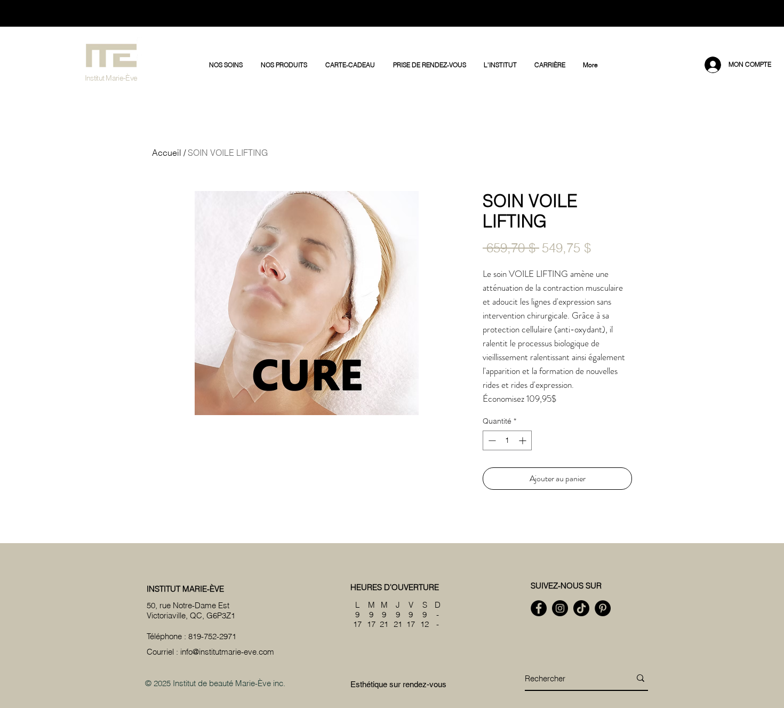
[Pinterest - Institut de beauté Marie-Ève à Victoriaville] (603, 608)
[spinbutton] (507, 440)
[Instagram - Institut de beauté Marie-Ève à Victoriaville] (560, 608)
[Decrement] (491, 440)
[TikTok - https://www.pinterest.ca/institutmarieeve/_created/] (581, 608)
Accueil (166, 152)
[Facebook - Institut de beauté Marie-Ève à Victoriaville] (539, 608)
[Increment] (523, 440)
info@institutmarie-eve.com (227, 652)
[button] (227, 65)
